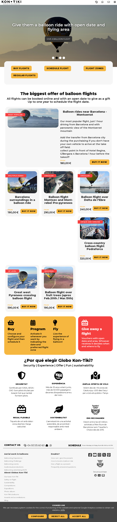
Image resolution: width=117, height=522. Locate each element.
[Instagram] (100, 456)
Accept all (79, 516)
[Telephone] (96, 2)
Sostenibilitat (58, 418)
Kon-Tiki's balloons (11, 494)
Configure (37, 516)
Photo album (9, 491)
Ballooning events (11, 464)
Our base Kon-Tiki (11, 477)
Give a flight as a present (60, 464)
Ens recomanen (95, 418)
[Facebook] (90, 456)
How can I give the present (62, 458)
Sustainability (9, 483)
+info (62, 510)
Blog (6, 500)
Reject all (58, 516)
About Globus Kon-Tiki (16, 472)
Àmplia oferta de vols (95, 384)
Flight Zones (95, 68)
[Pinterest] (109, 456)
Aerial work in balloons (16, 454)
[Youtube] (95, 456)
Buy (11, 329)
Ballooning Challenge (12, 461)
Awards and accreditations (14, 497)
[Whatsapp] (102, 2)
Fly (55, 329)
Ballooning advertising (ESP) (15, 470)
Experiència (58, 383)
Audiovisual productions (13, 467)
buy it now (99, 162)
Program (37, 329)
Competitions (9, 485)
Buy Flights (21, 68)
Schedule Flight (58, 68)
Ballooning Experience (13, 458)
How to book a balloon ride (62, 461)
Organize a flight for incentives (59, 35)
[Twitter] (104, 456)
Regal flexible (21, 418)
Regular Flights (24, 75)
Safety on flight (10, 480)
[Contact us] (109, 2)
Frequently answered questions (63, 467)
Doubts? (55, 454)
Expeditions (9, 488)
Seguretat (22, 384)
